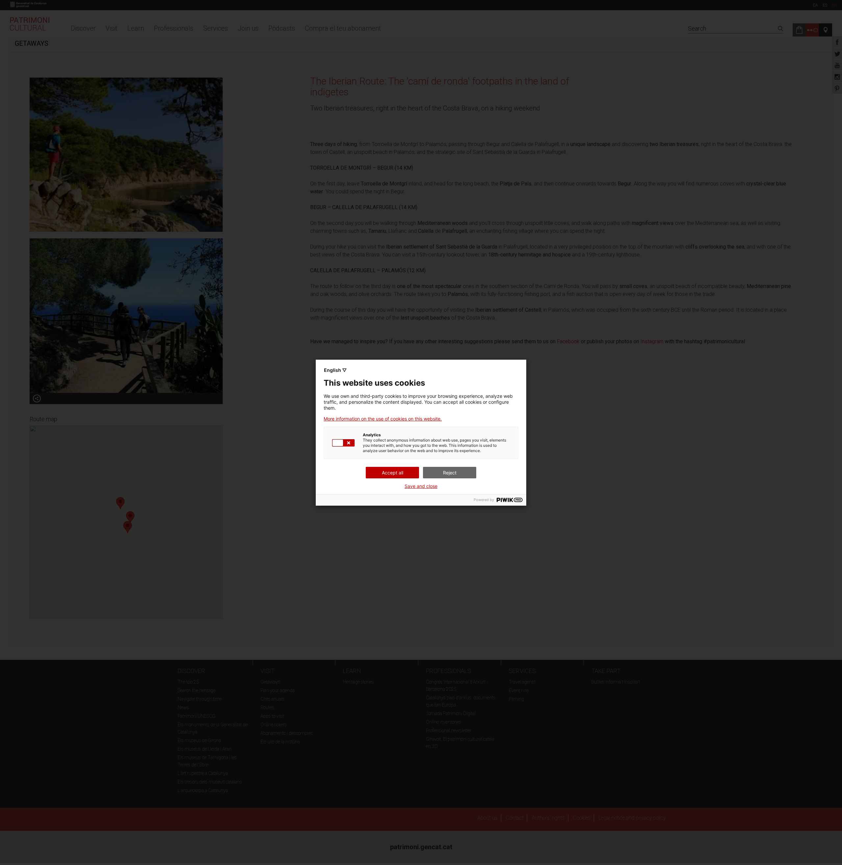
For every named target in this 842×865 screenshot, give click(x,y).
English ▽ (335, 370)
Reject (450, 472)
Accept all (392, 472)
